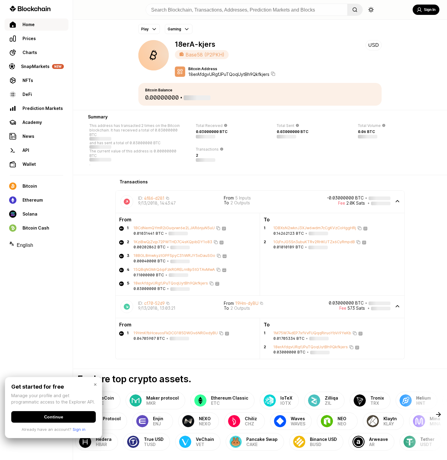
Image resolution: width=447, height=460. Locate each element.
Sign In (429, 10)
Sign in (79, 429)
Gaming (174, 29)
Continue (53, 416)
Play (145, 29)
